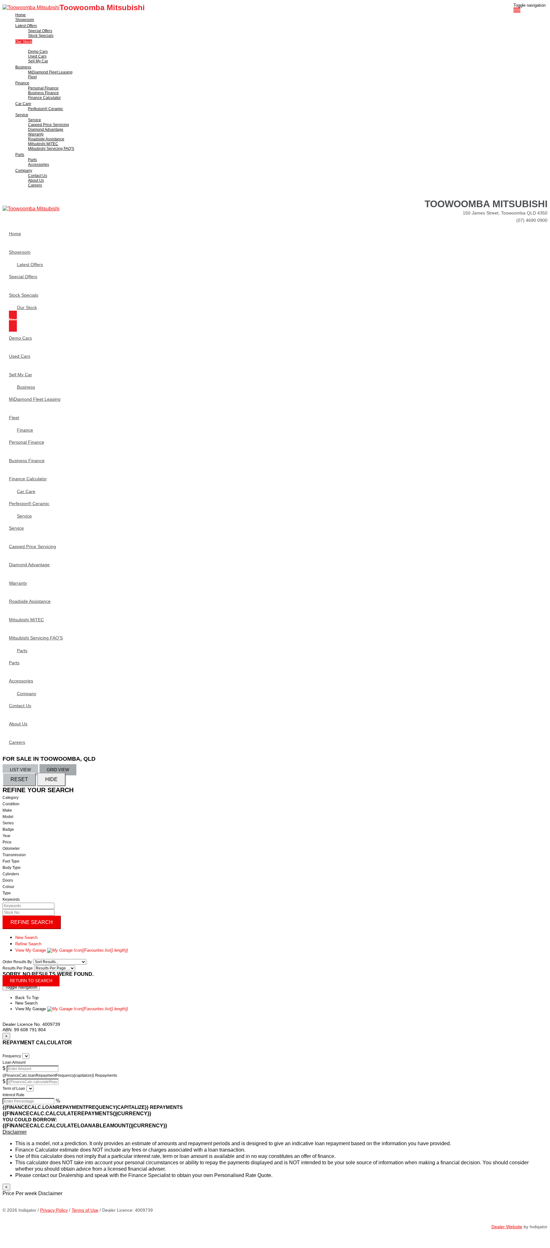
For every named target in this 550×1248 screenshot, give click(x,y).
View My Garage (71, 950)
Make (7, 810)
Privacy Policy (54, 1210)
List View (20, 769)
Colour (8, 887)
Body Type (12, 867)
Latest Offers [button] (26, 26)
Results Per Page (18, 968)
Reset (19, 779)
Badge (8, 829)
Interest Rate (14, 1095)
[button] (275, 1132)
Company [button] (23, 170)
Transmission (14, 855)
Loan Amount (14, 1062)
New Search (26, 937)
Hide (51, 779)
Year (7, 836)
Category (10, 797)
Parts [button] (19, 154)
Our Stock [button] (23, 41)
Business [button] (23, 67)
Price (7, 842)
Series (8, 823)
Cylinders (11, 874)
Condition (11, 804)
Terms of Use (85, 1210)
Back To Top (27, 997)
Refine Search (32, 922)
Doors (8, 880)
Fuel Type (11, 861)
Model (8, 816)
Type (7, 893)
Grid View (58, 769)
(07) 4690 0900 (531, 220)
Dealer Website (506, 1226)
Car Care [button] (23, 104)
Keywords (11, 899)
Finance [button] (22, 83)
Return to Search (31, 980)
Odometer (11, 848)
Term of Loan (14, 1088)
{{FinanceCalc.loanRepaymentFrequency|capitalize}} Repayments (60, 1075)
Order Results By (17, 962)
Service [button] (21, 115)
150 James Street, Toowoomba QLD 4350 (505, 212)
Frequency (12, 1056)
